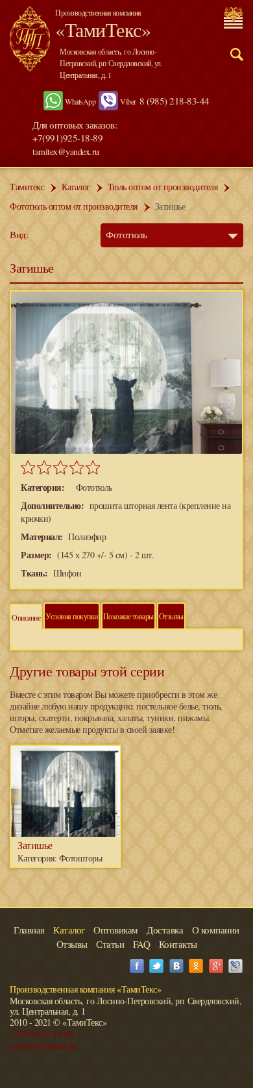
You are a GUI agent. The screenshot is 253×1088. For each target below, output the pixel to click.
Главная (29, 929)
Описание (26, 617)
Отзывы (171, 616)
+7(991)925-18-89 (41, 1034)
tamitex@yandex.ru (65, 151)
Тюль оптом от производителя (163, 186)
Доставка (165, 929)
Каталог (76, 186)
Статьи (110, 944)
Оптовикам (115, 929)
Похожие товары (128, 616)
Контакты (178, 944)
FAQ (142, 944)
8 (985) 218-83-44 (174, 100)
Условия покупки (71, 616)
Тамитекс (27, 186)
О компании (215, 929)
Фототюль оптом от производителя (74, 206)
